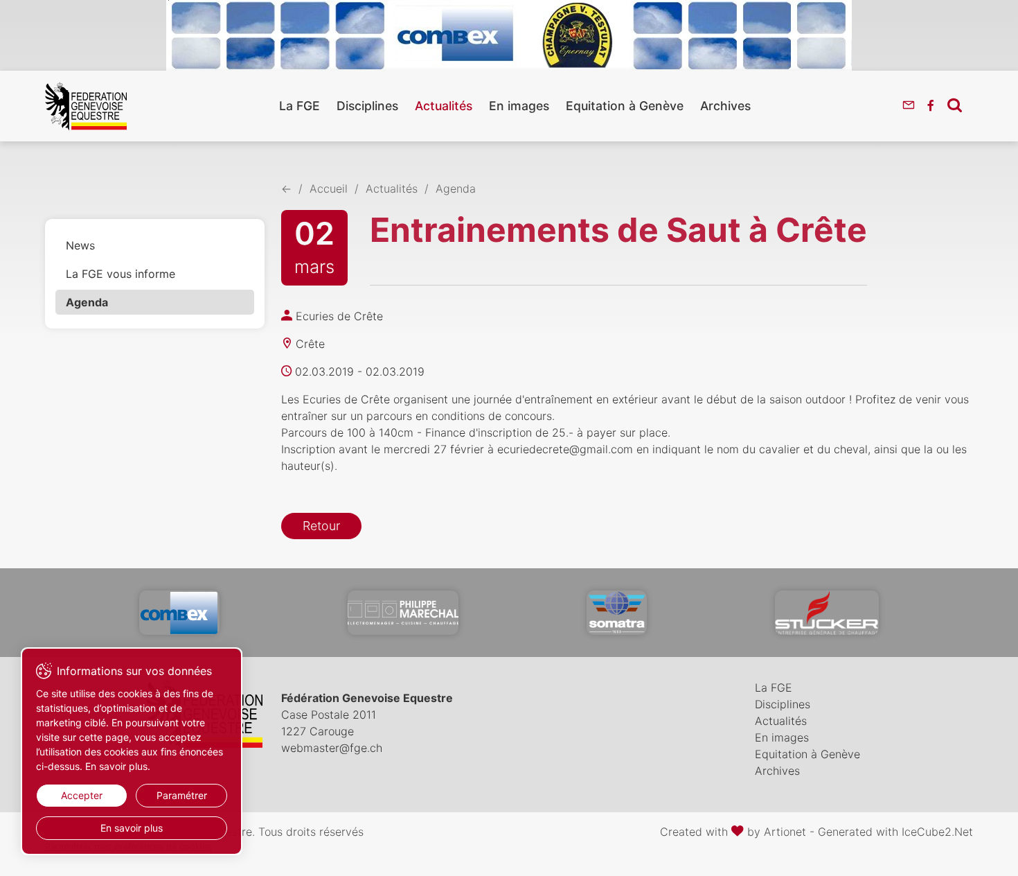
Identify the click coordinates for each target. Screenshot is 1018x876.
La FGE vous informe (120, 274)
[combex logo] (179, 612)
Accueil (329, 188)
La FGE (299, 105)
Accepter (81, 795)
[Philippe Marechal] (403, 612)
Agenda (87, 302)
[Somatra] (617, 612)
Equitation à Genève (625, 105)
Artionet (785, 832)
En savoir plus (131, 828)
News (80, 245)
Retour (321, 525)
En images (519, 105)
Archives (725, 105)
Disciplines (367, 105)
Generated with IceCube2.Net (895, 832)
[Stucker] (827, 612)
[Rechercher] (954, 104)
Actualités (443, 105)
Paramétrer (182, 795)
